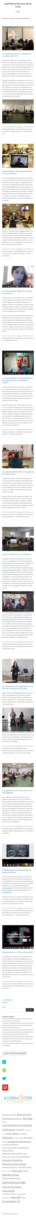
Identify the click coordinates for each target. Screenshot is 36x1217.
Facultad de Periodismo (10, 1145)
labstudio (22, 231)
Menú (18, 11)
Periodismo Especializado (14, 1164)
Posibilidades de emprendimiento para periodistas (16, 871)
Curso (3, 1134)
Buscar (4, 1007)
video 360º (15, 1197)
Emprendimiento (7, 912)
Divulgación (23, 1134)
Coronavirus (28, 1130)
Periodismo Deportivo (15, 131)
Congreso (20, 1129)
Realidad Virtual (10, 1174)
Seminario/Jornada (7, 646)
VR (18, 1201)
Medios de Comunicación (12, 1153)
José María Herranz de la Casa (18, 5)
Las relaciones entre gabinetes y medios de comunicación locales (17, 687)
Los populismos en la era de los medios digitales (17, 791)
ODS (18, 1157)
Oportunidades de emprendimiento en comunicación (17, 172)
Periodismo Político (28, 338)
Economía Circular (18, 1138)
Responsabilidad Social (11, 1178)
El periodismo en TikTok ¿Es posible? (17, 952)
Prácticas (9, 1171)
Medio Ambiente (8, 1151)
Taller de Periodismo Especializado (22, 646)
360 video (27, 1118)
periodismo (25, 1156)
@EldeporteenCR (7, 888)
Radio (25, 1171)
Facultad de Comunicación (19, 1141)
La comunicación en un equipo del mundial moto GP (16, 54)
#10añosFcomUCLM (7, 251)
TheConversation (21, 1194)
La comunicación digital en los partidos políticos (17, 292)
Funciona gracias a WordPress (10, 1213)
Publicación (17, 1170)
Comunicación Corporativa (17, 1125)
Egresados (22, 253)
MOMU (25, 1154)
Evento (4, 1142)
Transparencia (6, 1197)
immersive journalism (9, 1148)
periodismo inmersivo (10, 1167)
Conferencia (15, 253)
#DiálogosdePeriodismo (8, 129)
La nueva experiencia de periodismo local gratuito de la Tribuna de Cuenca (17, 380)
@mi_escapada (6, 890)
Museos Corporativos (9, 1157)
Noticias (19, 127)
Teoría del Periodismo (8, 516)
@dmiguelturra (7, 892)
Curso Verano (12, 1133)
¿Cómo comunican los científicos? (16, 554)
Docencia (30, 644)
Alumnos (4, 1121)
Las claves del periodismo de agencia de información (18, 473)
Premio (4, 1171)
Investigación (23, 1147)
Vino (24, 1197)
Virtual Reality (9, 1201)
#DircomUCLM (20, 129)
